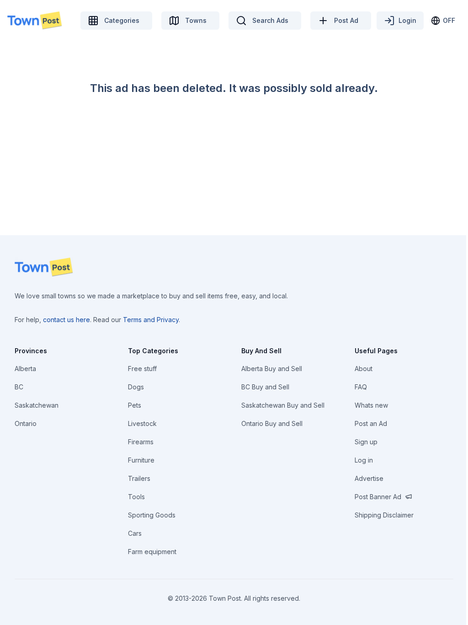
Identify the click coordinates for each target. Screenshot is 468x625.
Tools (136, 497)
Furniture (141, 460)
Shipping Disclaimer (384, 515)
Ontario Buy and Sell (272, 423)
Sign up (366, 442)
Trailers (139, 478)
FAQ (361, 387)
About (363, 368)
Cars (135, 533)
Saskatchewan (36, 405)
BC (19, 387)
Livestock (142, 423)
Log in (364, 460)
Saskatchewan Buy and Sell (282, 405)
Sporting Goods (152, 515)
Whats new (371, 405)
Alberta (25, 368)
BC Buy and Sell (265, 387)
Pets (134, 405)
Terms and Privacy (151, 319)
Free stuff (142, 368)
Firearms (141, 442)
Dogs (136, 387)
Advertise (369, 478)
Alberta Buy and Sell (271, 368)
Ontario (26, 423)
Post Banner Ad (378, 497)
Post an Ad (371, 423)
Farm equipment (152, 551)
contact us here (66, 319)
